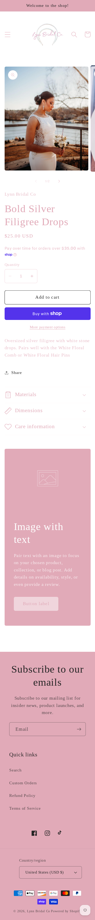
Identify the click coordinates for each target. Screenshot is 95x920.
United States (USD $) (44, 872)
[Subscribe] (79, 729)
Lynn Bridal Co (38, 911)
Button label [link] (36, 603)
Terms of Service (25, 808)
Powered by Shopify (66, 911)
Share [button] (16, 372)
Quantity (12, 264)
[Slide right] (59, 181)
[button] (7, 34)
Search (15, 770)
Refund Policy (22, 795)
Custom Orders (23, 783)
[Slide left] (36, 181)
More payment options (47, 327)
